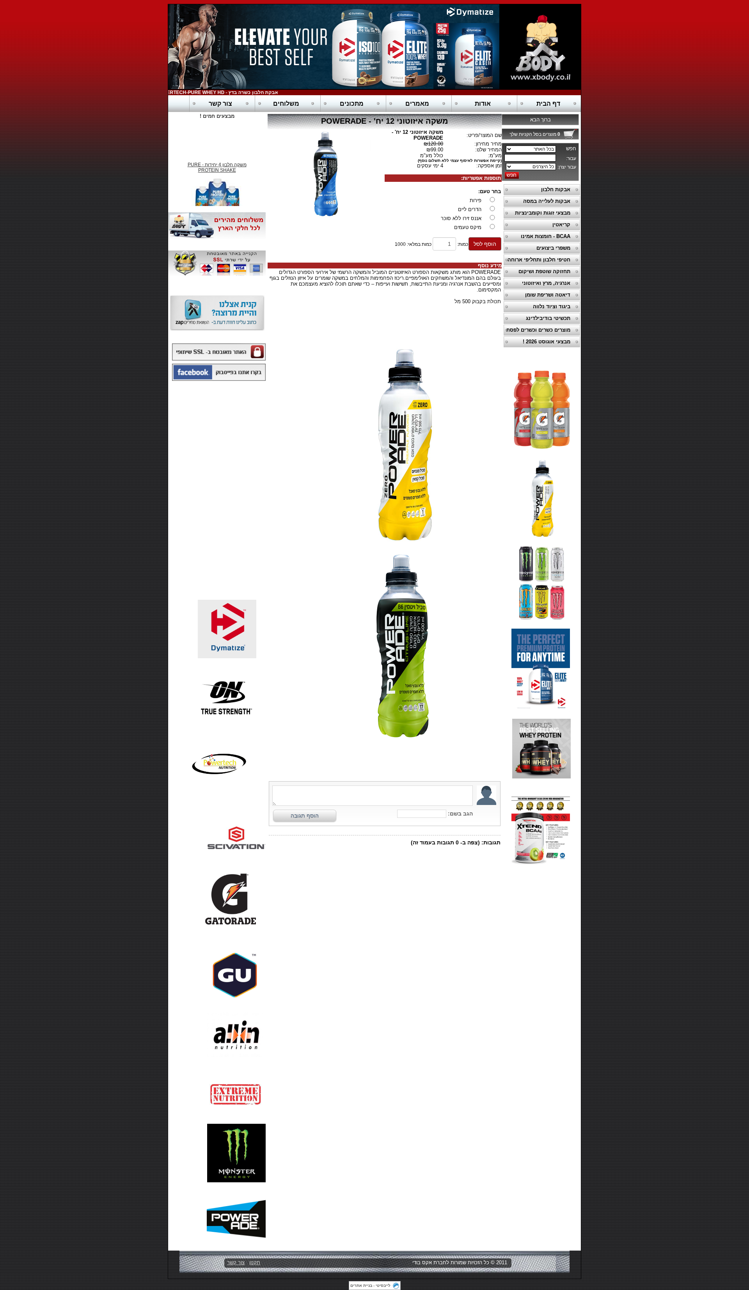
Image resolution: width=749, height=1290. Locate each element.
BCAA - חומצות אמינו (545, 236)
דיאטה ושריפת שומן (547, 295)
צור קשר (220, 103)
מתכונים (352, 103)
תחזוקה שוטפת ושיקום (544, 271)
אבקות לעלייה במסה (546, 201)
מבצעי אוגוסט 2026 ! (546, 342)
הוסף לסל (485, 244)
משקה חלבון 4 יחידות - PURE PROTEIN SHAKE (217, 161)
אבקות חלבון (555, 189)
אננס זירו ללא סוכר (461, 218)
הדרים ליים (469, 209)
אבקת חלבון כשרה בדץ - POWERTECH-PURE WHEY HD (234, 92)
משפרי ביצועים (553, 248)
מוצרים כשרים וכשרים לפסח (538, 330)
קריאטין (561, 224)
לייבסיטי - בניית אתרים (370, 1285)
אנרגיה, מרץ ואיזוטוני (546, 283)
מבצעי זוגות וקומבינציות (542, 213)
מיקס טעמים (467, 227)
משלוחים (286, 103)
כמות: (462, 244)
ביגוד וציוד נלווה (551, 306)
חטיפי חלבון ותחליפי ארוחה (539, 260)
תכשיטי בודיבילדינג (548, 318)
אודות (483, 103)
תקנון (254, 1262)
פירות (475, 200)
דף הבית (548, 103)
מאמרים (417, 103)
